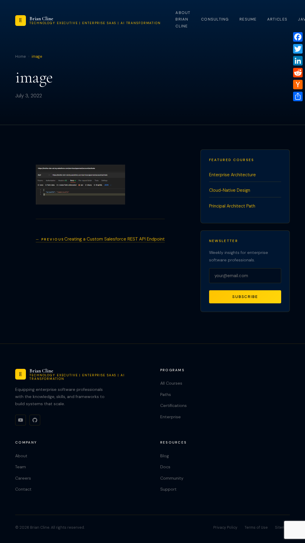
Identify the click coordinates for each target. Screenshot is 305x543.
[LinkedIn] (298, 61)
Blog (164, 455)
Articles (277, 19)
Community (171, 478)
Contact (23, 489)
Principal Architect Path (232, 206)
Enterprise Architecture (232, 174)
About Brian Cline (182, 19)
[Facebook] (298, 37)
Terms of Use (256, 527)
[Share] (298, 96)
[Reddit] (298, 73)
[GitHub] (34, 420)
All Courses (171, 383)
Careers (23, 478)
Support (168, 489)
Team (20, 466)
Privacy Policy (225, 527)
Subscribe (245, 296)
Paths (165, 394)
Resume (248, 19)
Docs (165, 466)
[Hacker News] (298, 84)
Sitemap (282, 527)
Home (20, 56)
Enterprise (170, 416)
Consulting (215, 19)
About (21, 455)
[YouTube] (20, 420)
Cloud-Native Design (229, 190)
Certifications (173, 405)
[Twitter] (298, 49)
